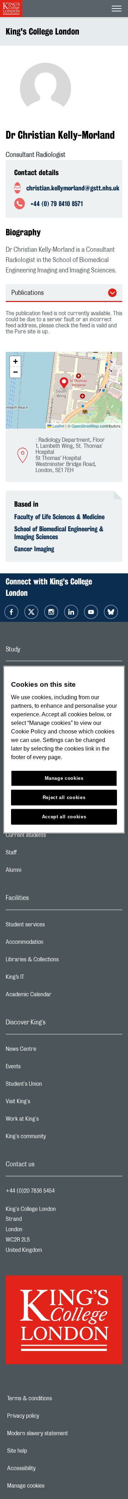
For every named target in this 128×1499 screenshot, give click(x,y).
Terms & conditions (54, 1398)
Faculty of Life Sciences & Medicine (59, 516)
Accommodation (53, 943)
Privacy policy (47, 1416)
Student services (53, 926)
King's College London (42, 31)
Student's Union (52, 1085)
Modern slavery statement (59, 1433)
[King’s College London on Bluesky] (111, 612)
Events (41, 1068)
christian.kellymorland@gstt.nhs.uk (71, 188)
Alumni (42, 871)
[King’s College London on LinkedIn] (71, 612)
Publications (27, 293)
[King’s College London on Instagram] (51, 612)
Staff (39, 854)
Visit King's (46, 1103)
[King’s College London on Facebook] (11, 612)
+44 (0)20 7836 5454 (30, 1191)
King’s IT (43, 978)
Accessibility (46, 1468)
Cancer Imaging (34, 548)
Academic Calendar (57, 996)
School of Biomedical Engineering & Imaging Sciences (58, 532)
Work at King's (50, 1120)
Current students (54, 836)
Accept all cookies (64, 816)
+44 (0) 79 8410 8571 (57, 203)
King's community (54, 1138)
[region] (64, 750)
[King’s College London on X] (31, 612)
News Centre (49, 1050)
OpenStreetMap (85, 426)
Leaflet (58, 426)
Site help (41, 1451)
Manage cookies (50, 1486)
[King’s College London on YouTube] (91, 612)
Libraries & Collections (60, 961)
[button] (64, 383)
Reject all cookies (64, 797)
